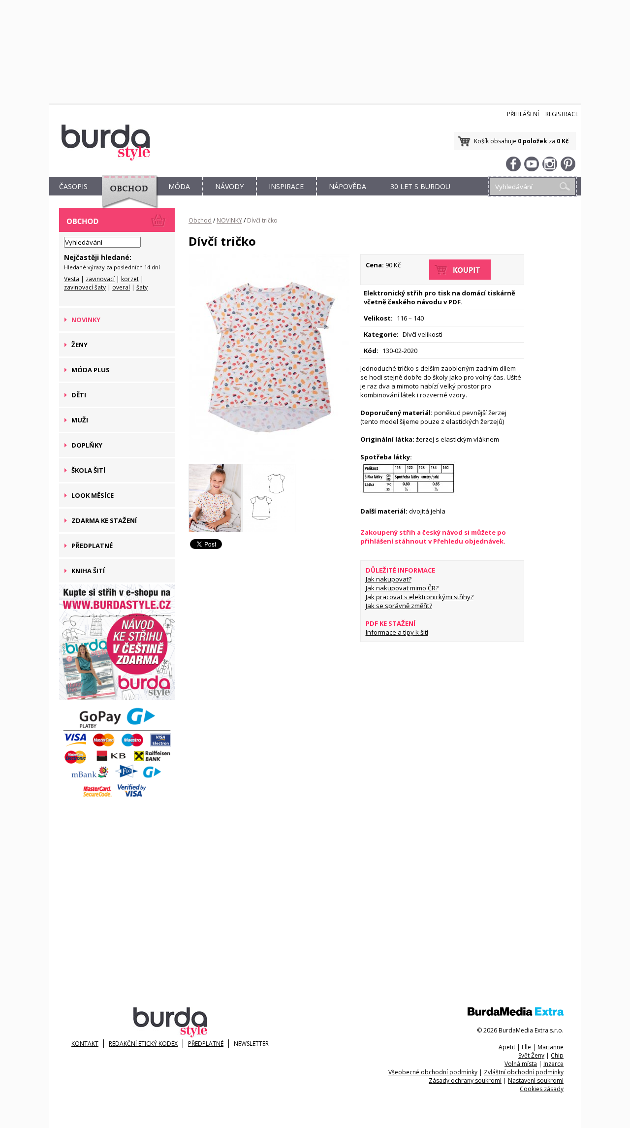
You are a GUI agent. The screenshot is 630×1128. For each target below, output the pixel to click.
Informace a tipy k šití (397, 632)
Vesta (71, 279)
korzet (130, 279)
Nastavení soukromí (536, 1080)
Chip (557, 1055)
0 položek (532, 141)
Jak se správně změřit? (399, 605)
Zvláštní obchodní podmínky (524, 1072)
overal (121, 287)
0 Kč (562, 141)
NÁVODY (229, 186)
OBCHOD (126, 198)
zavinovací (100, 279)
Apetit (507, 1047)
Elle (526, 1047)
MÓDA (179, 186)
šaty (142, 287)
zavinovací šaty (85, 287)
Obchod (200, 220)
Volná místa (520, 1064)
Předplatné (205, 1043)
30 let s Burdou (420, 186)
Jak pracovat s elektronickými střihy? (419, 596)
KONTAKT (84, 1043)
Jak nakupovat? (388, 579)
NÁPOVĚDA (347, 186)
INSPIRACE (286, 186)
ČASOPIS (73, 186)
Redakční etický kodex (143, 1043)
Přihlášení (523, 114)
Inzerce (553, 1064)
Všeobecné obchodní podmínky (432, 1072)
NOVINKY (229, 220)
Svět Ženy (531, 1055)
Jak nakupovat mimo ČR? (402, 587)
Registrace (561, 114)
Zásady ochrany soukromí (465, 1080)
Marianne (550, 1047)
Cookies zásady (542, 1089)
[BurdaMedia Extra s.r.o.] (516, 1013)
